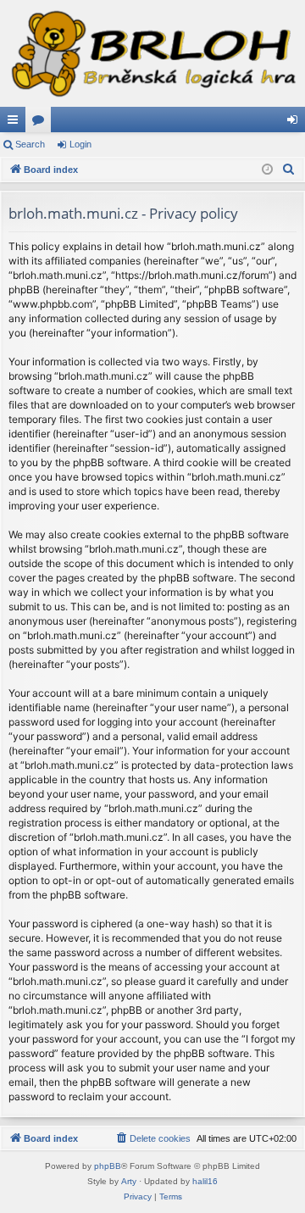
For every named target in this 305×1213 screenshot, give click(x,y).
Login (80, 144)
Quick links (16, 123)
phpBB (107, 1166)
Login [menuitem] (295, 123)
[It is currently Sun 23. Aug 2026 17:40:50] (267, 170)
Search (30, 144)
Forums (41, 123)
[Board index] (152, 53)
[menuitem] (289, 169)
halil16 (205, 1181)
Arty (128, 1181)
